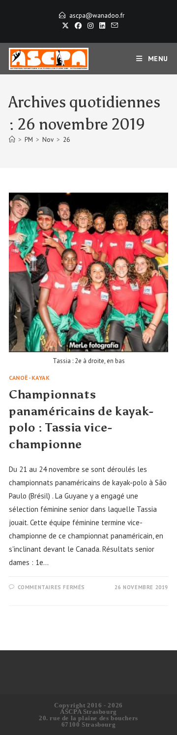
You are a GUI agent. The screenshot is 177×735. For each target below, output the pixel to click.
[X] (65, 25)
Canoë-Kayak (29, 377)
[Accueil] (12, 139)
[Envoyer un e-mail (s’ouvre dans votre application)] (113, 25)
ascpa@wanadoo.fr (96, 15)
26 (66, 139)
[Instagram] (90, 25)
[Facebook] (78, 25)
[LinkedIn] (102, 25)
